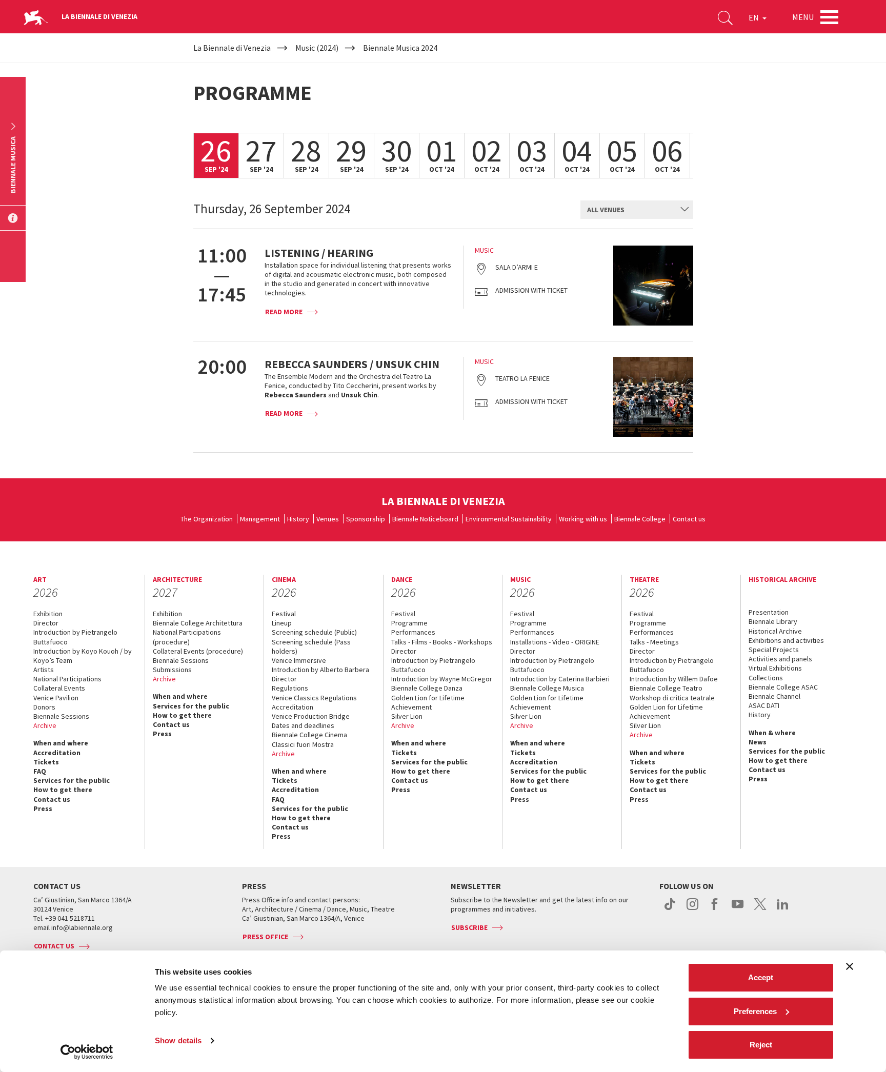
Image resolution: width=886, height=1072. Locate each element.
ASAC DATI (764, 705)
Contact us (689, 518)
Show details (178, 1040)
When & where (772, 732)
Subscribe (469, 927)
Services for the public (71, 780)
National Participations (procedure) (187, 637)
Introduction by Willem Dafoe (674, 678)
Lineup (282, 623)
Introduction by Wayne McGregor (441, 678)
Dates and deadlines (303, 725)
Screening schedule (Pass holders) (311, 646)
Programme (409, 623)
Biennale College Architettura (198, 623)
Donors (44, 707)
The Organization (206, 518)
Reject (761, 1044)
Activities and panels (780, 658)
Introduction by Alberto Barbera (320, 669)
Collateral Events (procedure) (198, 651)
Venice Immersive (299, 660)
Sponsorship (365, 518)
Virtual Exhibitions (775, 668)
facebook (715, 909)
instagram (692, 909)
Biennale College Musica (547, 688)
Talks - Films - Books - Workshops (441, 641)
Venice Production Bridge (311, 716)
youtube (737, 909)
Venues (327, 518)
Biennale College (640, 518)
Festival (284, 613)
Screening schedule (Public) (314, 632)
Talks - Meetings (654, 641)
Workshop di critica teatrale (672, 697)
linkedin (782, 909)
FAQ (39, 771)
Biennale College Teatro (666, 688)
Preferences (755, 1011)
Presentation (769, 612)
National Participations (67, 678)
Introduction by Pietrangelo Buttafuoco (75, 637)
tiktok (669, 909)
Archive (44, 725)
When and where (60, 742)
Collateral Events (59, 688)
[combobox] (636, 209)
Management (260, 518)
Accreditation (56, 752)
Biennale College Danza (426, 688)
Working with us (583, 518)
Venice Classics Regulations (314, 697)
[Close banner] (849, 966)
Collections (766, 677)
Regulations (290, 688)
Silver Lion (406, 716)
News (758, 741)
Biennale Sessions (61, 716)
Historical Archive (775, 631)
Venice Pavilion (55, 697)
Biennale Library (773, 621)
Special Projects (774, 649)
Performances (413, 632)
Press (42, 808)
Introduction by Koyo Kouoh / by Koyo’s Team (82, 655)
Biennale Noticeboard (425, 518)
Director (45, 623)
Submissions (172, 669)
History (298, 518)
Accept (760, 977)
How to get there (62, 789)
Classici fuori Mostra (303, 744)
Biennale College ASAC (783, 687)
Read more (284, 311)
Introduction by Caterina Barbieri (560, 678)
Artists (43, 669)
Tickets (46, 761)
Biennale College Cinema (309, 734)
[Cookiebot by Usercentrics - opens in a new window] (87, 1052)
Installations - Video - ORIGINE (554, 641)
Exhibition (48, 613)
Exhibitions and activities (786, 640)
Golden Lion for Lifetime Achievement (428, 702)
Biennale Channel (774, 696)
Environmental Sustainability (509, 518)
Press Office (265, 936)
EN (754, 17)
